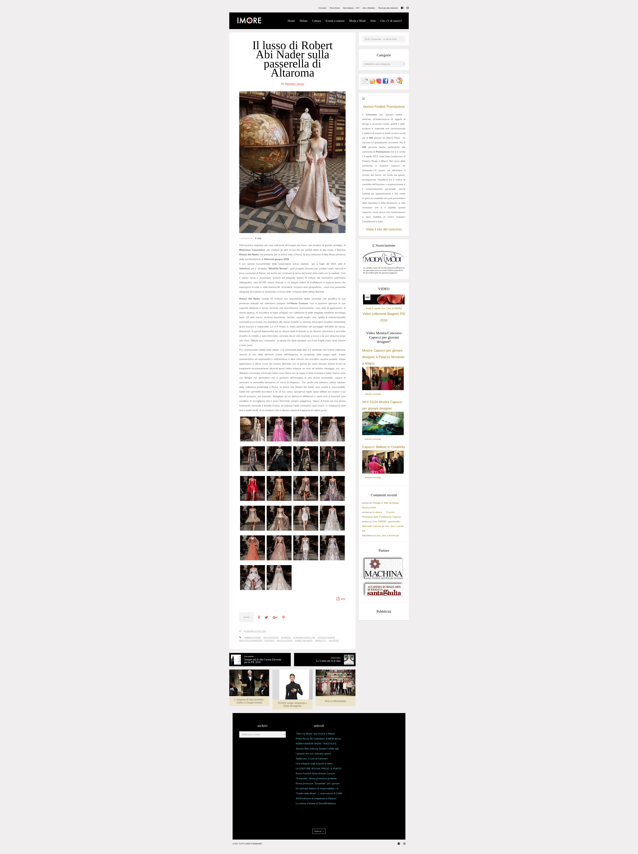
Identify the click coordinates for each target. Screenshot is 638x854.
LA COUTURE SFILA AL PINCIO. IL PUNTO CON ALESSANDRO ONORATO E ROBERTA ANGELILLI (318, 769)
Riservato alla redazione (388, 8)
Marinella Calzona (294, 83)
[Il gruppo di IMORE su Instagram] (379, 83)
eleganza (269, 640)
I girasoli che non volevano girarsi (313, 753)
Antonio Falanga (326, 638)
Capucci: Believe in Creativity (383, 447)
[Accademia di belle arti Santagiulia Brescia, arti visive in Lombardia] (383, 596)
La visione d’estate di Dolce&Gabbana (316, 803)
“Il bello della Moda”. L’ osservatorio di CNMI (319, 793)
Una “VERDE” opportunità (386, 521)
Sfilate (303, 20)
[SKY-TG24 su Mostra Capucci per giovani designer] (383, 434)
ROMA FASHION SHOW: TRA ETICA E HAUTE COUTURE (316, 744)
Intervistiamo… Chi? (351, 8)
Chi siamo (322, 8)
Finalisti (379, 106)
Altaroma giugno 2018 (304, 638)
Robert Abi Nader (304, 640)
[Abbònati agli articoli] (372, 83)
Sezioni (368, 106)
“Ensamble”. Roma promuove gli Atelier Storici (316, 779)
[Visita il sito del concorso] (363, 98)
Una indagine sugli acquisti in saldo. (314, 763)
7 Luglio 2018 (245, 238)
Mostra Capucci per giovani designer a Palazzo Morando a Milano (383, 357)
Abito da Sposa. (271, 638)
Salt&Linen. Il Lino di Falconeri (312, 758)
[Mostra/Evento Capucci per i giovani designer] (383, 472)
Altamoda (286, 638)
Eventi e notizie (335, 20)
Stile (373, 20)
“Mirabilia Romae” (252, 638)
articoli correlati (373, 394)
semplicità (320, 640)
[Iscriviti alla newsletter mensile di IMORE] (365, 83)
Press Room (335, 8)
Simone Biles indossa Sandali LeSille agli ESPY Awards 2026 (317, 749)
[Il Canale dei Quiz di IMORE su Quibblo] (399, 83)
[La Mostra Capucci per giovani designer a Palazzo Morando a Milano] (383, 389)
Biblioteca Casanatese (250, 640)
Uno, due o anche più (387, 535)
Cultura (316, 20)
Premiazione (395, 106)
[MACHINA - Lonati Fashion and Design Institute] (383, 578)
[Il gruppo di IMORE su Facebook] (385, 83)
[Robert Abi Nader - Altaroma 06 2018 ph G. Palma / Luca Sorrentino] (252, 440)
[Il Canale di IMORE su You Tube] (392, 83)
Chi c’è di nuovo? (391, 20)
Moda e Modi (357, 20)
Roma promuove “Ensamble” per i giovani (318, 783)
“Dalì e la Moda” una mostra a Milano (315, 733)
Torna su (318, 831)
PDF (343, 599)
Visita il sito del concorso (384, 229)
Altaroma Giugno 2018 (255, 631)
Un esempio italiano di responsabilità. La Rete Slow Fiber (317, 789)
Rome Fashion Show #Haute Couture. (316, 773)
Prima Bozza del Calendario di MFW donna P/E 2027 (318, 739)
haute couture (284, 640)
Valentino (334, 640)
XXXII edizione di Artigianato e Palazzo (316, 798)
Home (291, 20)
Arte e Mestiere (369, 8)
